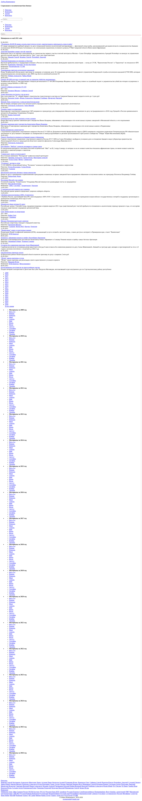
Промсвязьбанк (99, 792)
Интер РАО (20, 226)
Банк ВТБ (55, 792)
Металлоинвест (24, 264)
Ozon (10, 792)
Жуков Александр (26, 98)
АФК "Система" (15, 185)
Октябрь (12, 330)
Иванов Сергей (13, 57)
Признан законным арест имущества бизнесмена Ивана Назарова (24, 124)
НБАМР (13, 795)
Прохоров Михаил (14, 225)
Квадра (27, 226)
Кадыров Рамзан (102, 784)
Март (11, 317)
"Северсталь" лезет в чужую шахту (13, 154)
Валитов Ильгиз (107, 782)
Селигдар (134, 793)
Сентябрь (12, 328)
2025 (6, 303)
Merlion (38, 795)
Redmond (19, 795)
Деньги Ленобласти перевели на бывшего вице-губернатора (22, 137)
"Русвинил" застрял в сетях (10, 163)
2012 (6, 278)
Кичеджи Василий (58, 788)
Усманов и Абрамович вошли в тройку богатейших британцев (23, 238)
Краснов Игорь (6, 788)
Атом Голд (60, 795)
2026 (6, 304)
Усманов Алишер (28, 241)
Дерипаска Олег (83, 782)
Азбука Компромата (8, 2)
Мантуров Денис (35, 782)
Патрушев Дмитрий (128, 784)
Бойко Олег (12, 215)
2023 (6, 299)
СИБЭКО (16, 793)
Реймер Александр (14, 76)
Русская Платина (73, 792)
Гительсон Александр (15, 105)
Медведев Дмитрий (55, 98)
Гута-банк (101, 793)
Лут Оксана (117, 786)
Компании (8, 12)
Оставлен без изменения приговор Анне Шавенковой (20, 245)
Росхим (119, 793)
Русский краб (65, 793)
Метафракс (126, 793)
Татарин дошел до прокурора (11, 109)
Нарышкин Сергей (89, 784)
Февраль (12, 315)
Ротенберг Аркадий (39, 57)
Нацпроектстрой (85, 793)
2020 (6, 293)
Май (10, 321)
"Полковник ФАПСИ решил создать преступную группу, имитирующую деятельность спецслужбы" (36, 44)
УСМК (75, 795)
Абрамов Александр (15, 158)
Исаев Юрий (107, 786)
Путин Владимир (29, 64)
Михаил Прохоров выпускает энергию (14, 221)
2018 (6, 289)
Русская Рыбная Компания (29, 793)
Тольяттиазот (26, 185)
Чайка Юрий (26, 76)
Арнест (25, 795)
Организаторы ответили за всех (12, 252)
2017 (6, 288)
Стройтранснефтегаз (86, 792)
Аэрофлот (63, 792)
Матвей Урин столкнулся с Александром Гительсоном (20, 102)
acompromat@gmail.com (71, 799)
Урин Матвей (29, 105)
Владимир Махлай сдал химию (12, 180)
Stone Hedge (5, 795)
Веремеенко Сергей (72, 788)
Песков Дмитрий (66, 784)
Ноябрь (11, 332)
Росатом (49, 792)
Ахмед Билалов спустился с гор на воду (15, 94)
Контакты (8, 15)
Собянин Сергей (27, 91)
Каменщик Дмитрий (15, 64)
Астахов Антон (17, 788)
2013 (6, 280)
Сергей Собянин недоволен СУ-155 (13, 87)
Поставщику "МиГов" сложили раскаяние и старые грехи (21, 146)
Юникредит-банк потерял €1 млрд (13, 204)
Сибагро (95, 793)
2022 (6, 297)
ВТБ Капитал (14, 234)
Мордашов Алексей (40, 158)
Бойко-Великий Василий (79, 786)
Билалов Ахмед (13, 98)
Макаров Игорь (13, 262)
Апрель (11, 319)
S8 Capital (31, 795)
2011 (6, 276)
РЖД (127, 792)
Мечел (20, 159)
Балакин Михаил (14, 91)
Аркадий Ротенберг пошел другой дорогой (16, 51)
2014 (6, 282)
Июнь (11, 323)
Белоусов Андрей (58, 782)
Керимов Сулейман (40, 98)
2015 (6, 284)
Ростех (25, 792)
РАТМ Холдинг (34, 792)
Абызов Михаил (16, 784)
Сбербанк (12, 200)
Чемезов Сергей (6, 782)
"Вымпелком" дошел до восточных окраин (16, 230)
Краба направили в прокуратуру (12, 130)
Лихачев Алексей (48, 786)
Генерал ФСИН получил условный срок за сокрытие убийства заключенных (28, 79)
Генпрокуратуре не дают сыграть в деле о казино (18, 118)
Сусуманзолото (111, 793)
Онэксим (34, 226)
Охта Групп (68, 795)
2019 (6, 291)
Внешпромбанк (54, 793)
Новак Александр (35, 786)
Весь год (12, 312)
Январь (11, 313)
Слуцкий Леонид (134, 782)
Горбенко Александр (95, 786)
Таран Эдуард (55, 784)
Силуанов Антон (115, 784)
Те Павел (125, 786)
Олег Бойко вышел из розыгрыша (13, 212)
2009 (6, 273)
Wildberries (4, 792)
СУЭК (22, 66)
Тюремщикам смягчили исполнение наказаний (17, 70)
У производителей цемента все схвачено (15, 189)
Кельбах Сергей (25, 57)
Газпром (12, 169)
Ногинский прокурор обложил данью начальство (18, 172)
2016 (6, 286)
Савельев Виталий (22, 786)
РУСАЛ (42, 792)
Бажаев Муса (77, 784)
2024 (6, 301)
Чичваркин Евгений (62, 786)
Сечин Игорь (26, 167)
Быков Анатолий (14, 115)
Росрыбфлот (74, 793)
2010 (6, 275)
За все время (9, 306)
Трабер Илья (132, 786)
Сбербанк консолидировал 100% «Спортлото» (17, 195)
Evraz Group (13, 159)
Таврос (53, 795)
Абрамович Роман (14, 241)
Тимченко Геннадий (44, 788)
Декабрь (12, 334)
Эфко (15, 792)
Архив (7, 13)
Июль (11, 325)
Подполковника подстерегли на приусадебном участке (20, 267)
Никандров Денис (14, 176)
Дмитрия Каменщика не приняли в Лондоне (16, 61)
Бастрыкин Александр (20, 782)
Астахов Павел (46, 782)
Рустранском (43, 793)
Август (11, 326)
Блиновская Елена (29, 788)
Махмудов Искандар (8, 786)
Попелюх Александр (29, 784)
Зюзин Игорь (28, 158)
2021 (6, 295)
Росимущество (14, 66)
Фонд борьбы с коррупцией (115, 792)
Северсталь (28, 159)
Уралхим (34, 185)
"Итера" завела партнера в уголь (12, 258)
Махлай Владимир (14, 184)
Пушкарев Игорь (71, 782)
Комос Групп (46, 795)
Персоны (8, 10)
